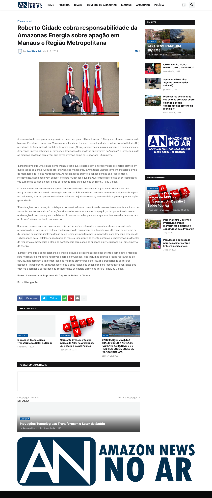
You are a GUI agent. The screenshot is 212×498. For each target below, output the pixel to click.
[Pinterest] (71, 298)
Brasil (78, 4)
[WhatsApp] (64, 298)
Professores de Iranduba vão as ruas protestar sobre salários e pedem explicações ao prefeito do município (178, 102)
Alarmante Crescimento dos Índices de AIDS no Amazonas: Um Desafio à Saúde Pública (77, 342)
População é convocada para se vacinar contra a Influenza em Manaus (176, 242)
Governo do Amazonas (102, 4)
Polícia (159, 4)
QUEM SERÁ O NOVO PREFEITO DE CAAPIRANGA (178, 66)
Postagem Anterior (29, 397)
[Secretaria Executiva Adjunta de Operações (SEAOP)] (153, 83)
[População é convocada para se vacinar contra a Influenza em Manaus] (153, 243)
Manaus (126, 4)
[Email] (77, 298)
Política (64, 4)
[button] (183, 5)
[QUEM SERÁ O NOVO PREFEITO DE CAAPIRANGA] (153, 68)
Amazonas (143, 4)
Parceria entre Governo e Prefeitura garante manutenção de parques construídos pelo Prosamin (178, 224)
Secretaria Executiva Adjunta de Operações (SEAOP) (175, 82)
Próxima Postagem (128, 397)
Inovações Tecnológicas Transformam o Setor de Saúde (34, 341)
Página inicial (24, 21)
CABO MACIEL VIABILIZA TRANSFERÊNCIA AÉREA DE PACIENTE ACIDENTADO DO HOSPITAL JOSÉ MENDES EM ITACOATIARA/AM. (118, 345)
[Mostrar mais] (84, 298)
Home (50, 4)
